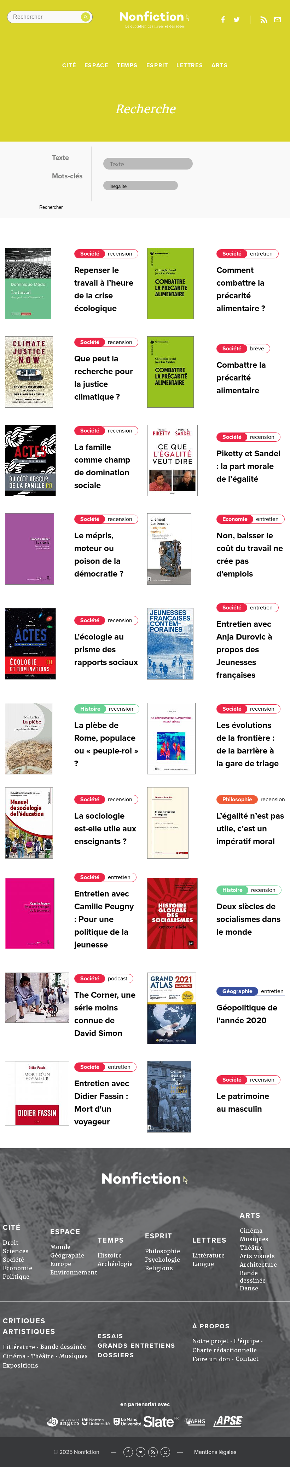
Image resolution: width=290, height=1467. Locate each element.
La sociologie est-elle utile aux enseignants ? (105, 829)
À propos (211, 1326)
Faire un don (211, 1359)
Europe (60, 1264)
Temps (127, 65)
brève (257, 348)
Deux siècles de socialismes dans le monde (248, 919)
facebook (223, 20)
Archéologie (115, 1264)
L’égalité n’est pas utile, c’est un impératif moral (250, 829)
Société (89, 253)
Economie (235, 519)
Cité (69, 65)
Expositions (20, 1365)
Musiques (254, 1239)
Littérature (208, 1255)
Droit (10, 1243)
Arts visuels (257, 1256)
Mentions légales (215, 1452)
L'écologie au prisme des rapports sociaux (106, 649)
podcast (117, 978)
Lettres (189, 65)
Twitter (140, 1452)
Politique (16, 1276)
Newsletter (277, 20)
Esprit (157, 65)
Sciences (16, 1251)
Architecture (258, 1264)
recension (120, 253)
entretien (261, 253)
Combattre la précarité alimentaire (241, 378)
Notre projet (210, 1341)
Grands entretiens (136, 1345)
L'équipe (246, 1341)
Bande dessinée (253, 1277)
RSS (153, 1452)
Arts (219, 65)
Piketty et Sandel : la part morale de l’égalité (248, 466)
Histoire (90, 708)
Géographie (237, 991)
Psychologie (162, 1259)
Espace (97, 65)
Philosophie (237, 799)
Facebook (128, 1452)
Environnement (73, 1272)
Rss (264, 20)
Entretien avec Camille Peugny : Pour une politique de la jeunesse (104, 919)
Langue (203, 1264)
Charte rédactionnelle (224, 1350)
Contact (247, 1359)
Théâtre (251, 1247)
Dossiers (116, 1355)
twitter (236, 20)
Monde (60, 1247)
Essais (110, 1336)
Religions (159, 1268)
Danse (249, 1288)
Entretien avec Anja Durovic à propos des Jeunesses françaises (244, 649)
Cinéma (251, 1230)
